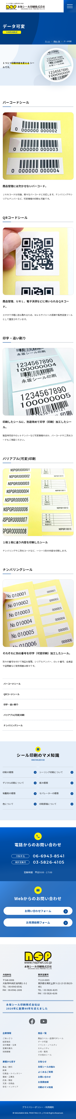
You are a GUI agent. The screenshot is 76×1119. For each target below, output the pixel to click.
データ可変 (43, 1041)
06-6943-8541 (49, 856)
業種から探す (9, 1061)
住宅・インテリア (10, 1086)
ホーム (47, 41)
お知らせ (42, 1061)
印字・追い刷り (11, 704)
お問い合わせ (44, 1076)
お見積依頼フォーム (38, 922)
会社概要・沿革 (9, 1045)
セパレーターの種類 (49, 793)
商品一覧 (57, 41)
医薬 (5, 1070)
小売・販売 (43, 1051)
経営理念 (6, 1041)
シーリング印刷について (51, 772)
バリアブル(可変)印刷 (14, 714)
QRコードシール (11, 694)
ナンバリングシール (13, 725)
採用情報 (6, 1051)
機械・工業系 (8, 1076)
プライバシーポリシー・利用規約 (38, 1107)
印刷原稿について (47, 803)
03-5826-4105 (49, 862)
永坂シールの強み (46, 1066)
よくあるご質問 (45, 1071)
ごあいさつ (7, 1038)
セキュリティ (43, 1048)
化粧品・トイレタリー (12, 1073)
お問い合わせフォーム (38, 911)
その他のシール (45, 1054)
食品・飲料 (7, 1066)
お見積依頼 (43, 1081)
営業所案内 (7, 1048)
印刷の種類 (8, 772)
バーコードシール (12, 683)
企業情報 (7, 1032)
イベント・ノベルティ (47, 1045)
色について (8, 803)
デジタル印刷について (13, 782)
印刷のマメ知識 (45, 1087)
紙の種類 (43, 782)
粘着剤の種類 (9, 793)
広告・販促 (7, 1080)
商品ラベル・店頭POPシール (50, 1038)
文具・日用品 (8, 1083)
